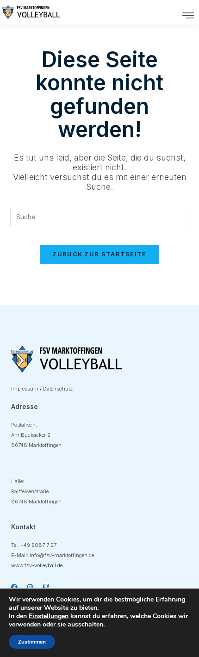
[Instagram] (30, 587)
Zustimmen (32, 641)
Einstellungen (48, 616)
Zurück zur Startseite (99, 254)
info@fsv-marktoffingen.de (62, 555)
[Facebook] (14, 587)
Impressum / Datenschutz (42, 388)
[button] (188, 16)
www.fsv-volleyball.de (36, 565)
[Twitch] (46, 587)
